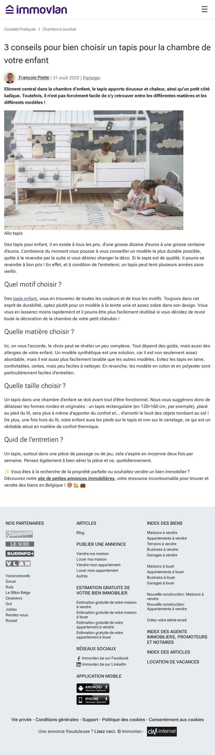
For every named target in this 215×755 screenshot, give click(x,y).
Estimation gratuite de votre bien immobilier (103, 590)
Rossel (11, 620)
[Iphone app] (93, 700)
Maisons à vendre (162, 532)
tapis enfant (25, 298)
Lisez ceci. (105, 731)
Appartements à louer (165, 572)
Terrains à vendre (161, 544)
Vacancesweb (18, 575)
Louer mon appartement (97, 570)
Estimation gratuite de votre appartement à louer (99, 634)
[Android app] (93, 688)
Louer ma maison (91, 559)
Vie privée (22, 719)
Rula (9, 587)
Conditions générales (58, 719)
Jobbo (11, 609)
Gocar (11, 581)
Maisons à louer (160, 566)
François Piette (33, 77)
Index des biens (165, 523)
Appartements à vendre (167, 538)
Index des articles (168, 652)
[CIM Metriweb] (162, 732)
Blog (80, 532)
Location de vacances (173, 662)
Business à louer (161, 577)
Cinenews (14, 598)
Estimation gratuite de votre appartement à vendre (99, 624)
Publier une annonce (101, 544)
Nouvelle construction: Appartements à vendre (167, 606)
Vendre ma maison (92, 553)
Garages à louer (160, 583)
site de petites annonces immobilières (76, 478)
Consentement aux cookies (176, 719)
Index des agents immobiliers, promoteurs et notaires (177, 637)
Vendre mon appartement (98, 565)
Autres (82, 576)
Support (90, 719)
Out (9, 603)
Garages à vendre (162, 555)
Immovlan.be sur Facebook (104, 658)
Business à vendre (162, 549)
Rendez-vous (17, 615)
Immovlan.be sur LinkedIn (103, 664)
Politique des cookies (124, 719)
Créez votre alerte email (166, 620)
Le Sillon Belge (18, 592)
